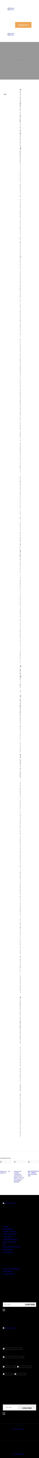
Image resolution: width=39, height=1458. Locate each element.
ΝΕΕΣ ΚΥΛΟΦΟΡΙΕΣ (10, 1242)
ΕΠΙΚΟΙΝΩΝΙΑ (8, 1252)
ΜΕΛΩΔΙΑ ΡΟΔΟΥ (10, 1234)
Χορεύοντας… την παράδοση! (5, 1172)
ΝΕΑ (4, 1244)
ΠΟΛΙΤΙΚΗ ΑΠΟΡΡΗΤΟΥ (11, 1269)
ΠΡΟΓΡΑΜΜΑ (7, 1229)
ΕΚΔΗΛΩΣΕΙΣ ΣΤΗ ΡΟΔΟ (11, 1247)
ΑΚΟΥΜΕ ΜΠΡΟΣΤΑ (10, 1239)
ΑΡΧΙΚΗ (6, 1226)
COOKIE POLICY (9, 1274)
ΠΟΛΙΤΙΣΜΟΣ (7, 1249)
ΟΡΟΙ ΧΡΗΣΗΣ (8, 1271)
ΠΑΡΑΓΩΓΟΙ (8, 1237)
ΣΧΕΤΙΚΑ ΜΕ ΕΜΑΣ (10, 1231)
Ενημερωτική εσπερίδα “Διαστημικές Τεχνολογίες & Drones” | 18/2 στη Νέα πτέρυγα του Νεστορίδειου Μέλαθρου (19, 1177)
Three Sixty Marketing (18, 1429)
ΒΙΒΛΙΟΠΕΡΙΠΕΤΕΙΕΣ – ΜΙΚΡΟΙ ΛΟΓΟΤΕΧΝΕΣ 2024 (33, 1174)
